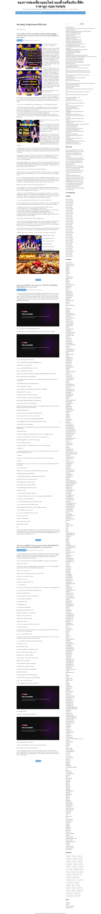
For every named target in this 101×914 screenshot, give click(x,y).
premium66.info (69, 560)
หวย (67, 817)
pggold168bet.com (70, 533)
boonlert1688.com (70, 332)
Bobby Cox (37, 40)
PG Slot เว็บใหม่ (69, 525)
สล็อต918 (68, 792)
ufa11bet (68, 675)
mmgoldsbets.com (70, 490)
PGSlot (67, 541)
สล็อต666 (68, 786)
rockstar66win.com (70, 590)
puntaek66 (68, 569)
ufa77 (67, 681)
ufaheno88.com (70, 691)
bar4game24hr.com (71, 314)
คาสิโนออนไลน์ (69, 741)
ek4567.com (69, 362)
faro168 (67, 370)
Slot (67, 626)
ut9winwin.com (69, 702)
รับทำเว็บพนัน (69, 771)
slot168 (67, 631)
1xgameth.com (69, 276)
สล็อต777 (68, 787)
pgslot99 (68, 544)
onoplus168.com (70, 510)
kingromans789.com (21, 289)
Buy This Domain (37, 12)
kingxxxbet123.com (70, 431)
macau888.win (69, 474)
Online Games (69, 509)
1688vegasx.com (70, 265)
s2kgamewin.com (70, 597)
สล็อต (67, 776)
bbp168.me (68, 316)
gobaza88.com (69, 395)
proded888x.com (70, 561)
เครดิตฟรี (68, 825)
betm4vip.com (69, 322)
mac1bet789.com (70, 471)
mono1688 (68, 493)
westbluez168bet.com (71, 716)
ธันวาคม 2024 (69, 231)
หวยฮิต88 (68, 822)
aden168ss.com (69, 295)
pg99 (71, 869)
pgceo (67, 531)
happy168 (68, 397)
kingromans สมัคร (29, 573)
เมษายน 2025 (69, 224)
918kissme (68, 287)
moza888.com (69, 496)
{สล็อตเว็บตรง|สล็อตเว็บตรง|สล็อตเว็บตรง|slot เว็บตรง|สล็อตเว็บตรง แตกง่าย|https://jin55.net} (73, 34)
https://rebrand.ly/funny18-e (48, 238)
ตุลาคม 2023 (69, 253)
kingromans (28, 442)
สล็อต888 (68, 789)
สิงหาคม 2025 (69, 218)
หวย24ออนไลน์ (69, 819)
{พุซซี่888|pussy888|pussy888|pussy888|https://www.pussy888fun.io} (81, 56)
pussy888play (69, 575)
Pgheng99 (68, 536)
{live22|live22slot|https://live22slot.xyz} (74, 128)
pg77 (67, 528)
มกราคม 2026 (69, 210)
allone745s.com (69, 300)
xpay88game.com (70, 722)
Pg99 (67, 529)
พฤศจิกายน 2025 (70, 213)
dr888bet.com (69, 357)
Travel (67, 670)
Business (68, 336)
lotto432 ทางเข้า (70, 458)
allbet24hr (68, 298)
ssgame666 (68, 645)
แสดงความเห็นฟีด (70, 906)
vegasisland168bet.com (71, 707)
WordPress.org (69, 907)
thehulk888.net (69, 662)
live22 (67, 446)
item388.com (69, 411)
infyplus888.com (70, 409)
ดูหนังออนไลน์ (69, 748)
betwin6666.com (70, 324)
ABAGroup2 (68, 291)
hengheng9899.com (71, 400)
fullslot (67, 381)
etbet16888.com (70, 366)
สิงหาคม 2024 (69, 237)
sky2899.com (69, 623)
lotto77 (67, 460)
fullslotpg (68, 382)
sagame (68, 599)
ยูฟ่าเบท (67, 770)
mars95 (67, 479)
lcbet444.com (69, 439)
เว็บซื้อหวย (68, 828)
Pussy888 (68, 572)
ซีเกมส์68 (68, 745)
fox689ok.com (69, 379)
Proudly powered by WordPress (42, 913)
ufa (66, 673)
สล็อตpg (68, 797)
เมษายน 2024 (69, 243)
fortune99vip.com (70, 378)
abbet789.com (69, 292)
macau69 (68, 472)
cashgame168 (69, 343)
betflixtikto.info (69, 321)
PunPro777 (74, 872)
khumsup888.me (70, 425)
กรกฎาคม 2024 (69, 238)
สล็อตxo (68, 798)
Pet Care (68, 520)
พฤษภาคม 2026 (69, 204)
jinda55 (75, 864)
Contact (28, 12)
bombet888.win (70, 329)
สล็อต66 (68, 784)
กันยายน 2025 (69, 216)
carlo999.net (69, 341)
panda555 (68, 517)
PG (66, 522)
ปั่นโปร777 (68, 762)
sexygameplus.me (70, 615)
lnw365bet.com (69, 449)
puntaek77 (68, 571)
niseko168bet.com (70, 504)
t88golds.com (69, 653)
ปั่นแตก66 (68, 760)
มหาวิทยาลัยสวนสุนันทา (71, 767)
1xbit (67, 275)
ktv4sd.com (69, 436)
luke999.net (69, 465)
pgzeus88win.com (70, 552)
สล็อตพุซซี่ (68, 800)
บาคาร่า (67, 754)
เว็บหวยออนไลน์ (69, 836)
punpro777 (68, 567)
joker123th (68, 420)
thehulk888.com (70, 661)
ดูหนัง (67, 746)
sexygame (68, 612)
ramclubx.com (69, 578)
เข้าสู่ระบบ (68, 902)
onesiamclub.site (70, 507)
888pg (67, 279)
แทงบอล (68, 844)
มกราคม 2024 (69, 248)
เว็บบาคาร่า (68, 832)
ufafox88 (68, 689)
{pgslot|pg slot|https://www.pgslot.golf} (74, 118)
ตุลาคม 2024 (69, 234)
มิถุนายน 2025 (69, 221)
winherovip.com (70, 719)
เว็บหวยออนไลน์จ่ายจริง (71, 838)
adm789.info (69, 297)
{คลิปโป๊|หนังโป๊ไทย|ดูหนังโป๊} (72, 66)
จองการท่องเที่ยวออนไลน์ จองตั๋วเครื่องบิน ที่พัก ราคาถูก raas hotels (50, 4)
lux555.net (68, 466)
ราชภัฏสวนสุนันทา (70, 773)
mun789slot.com (70, 498)
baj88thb (68, 311)
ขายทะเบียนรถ (69, 735)
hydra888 (68, 404)
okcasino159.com (70, 506)
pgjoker (67, 537)
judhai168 (68, 422)
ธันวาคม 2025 (69, 212)
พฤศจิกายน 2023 (70, 251)
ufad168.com (69, 686)
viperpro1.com (69, 713)
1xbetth (67, 273)
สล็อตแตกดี (68, 811)
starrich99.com (69, 647)
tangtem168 (69, 654)
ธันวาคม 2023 (69, 249)
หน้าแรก (19, 12)
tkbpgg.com (69, 667)
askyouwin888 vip (70, 305)
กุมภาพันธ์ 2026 (69, 208)
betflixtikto (68, 319)
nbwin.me (68, 501)
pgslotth (68, 550)
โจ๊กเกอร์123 (69, 849)
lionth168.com (69, 442)
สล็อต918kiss (69, 794)
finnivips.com (69, 374)
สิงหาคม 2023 (69, 256)
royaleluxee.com (70, 593)
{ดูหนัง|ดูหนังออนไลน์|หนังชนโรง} (73, 129)
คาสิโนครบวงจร (69, 737)
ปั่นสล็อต (68, 759)
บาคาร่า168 (68, 756)
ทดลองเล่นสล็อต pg (70, 751)
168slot (67, 267)
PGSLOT (18, 224)
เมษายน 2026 (69, 205)
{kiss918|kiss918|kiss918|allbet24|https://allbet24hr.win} (78, 72)
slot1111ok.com (69, 629)
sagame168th (69, 601)
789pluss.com (69, 278)
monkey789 (69, 491)
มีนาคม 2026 (69, 207)
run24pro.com (69, 594)
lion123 (67, 441)
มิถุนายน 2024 (69, 240)
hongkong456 (69, 403)
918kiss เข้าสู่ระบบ (70, 284)
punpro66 (68, 566)
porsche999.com (70, 558)
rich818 (67, 585)
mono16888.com (70, 495)
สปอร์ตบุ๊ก (68, 775)
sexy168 (68, 609)
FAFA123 (68, 368)
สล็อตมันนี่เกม (69, 802)
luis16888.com (69, 463)
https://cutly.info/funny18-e (48, 241)
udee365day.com (70, 672)
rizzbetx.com (69, 588)
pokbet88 (68, 556)
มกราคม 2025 (69, 229)
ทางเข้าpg (68, 753)
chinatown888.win (70, 349)
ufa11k (67, 677)
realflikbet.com (69, 580)
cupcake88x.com (70, 351)
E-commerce (69, 360)
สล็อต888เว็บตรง (70, 790)
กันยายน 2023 (69, 254)
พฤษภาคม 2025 (69, 223)
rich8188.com (69, 586)
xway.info (68, 724)
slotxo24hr (68, 635)
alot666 (67, 302)
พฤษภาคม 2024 (69, 242)
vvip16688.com (69, 715)
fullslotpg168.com (70, 384)
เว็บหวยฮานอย (69, 840)
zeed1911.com (69, 730)
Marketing (68, 477)
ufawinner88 (69, 699)
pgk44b (68, 539)
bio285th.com (69, 325)
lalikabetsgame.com (71, 438)
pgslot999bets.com (70, 545)
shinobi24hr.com (70, 616)
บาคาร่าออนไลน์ (69, 757)
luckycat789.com (70, 461)
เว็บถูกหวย (68, 830)
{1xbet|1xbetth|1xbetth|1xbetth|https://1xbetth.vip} (77, 67)
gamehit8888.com (70, 390)
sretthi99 (68, 640)
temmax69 (68, 658)
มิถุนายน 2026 (69, 202)
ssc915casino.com (70, 643)
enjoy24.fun (69, 363)
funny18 (51, 55)
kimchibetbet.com (70, 428)
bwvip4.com (69, 338)
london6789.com (70, 457)
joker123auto (69, 419)
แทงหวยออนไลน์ (69, 847)
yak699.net (68, 726)
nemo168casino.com (71, 503)
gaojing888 (68, 392)
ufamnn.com (69, 692)
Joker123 (68, 417)
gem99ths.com (69, 393)
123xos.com (19, 40)
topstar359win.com (70, 669)
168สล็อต (68, 268)
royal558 (68, 591)
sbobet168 (68, 602)
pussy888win (69, 577)
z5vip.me (68, 727)
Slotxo (67, 634)
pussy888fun (69, 574)
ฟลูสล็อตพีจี (68, 765)
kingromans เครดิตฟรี (31, 296)
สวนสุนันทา (68, 813)
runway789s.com (70, 596)
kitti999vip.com (69, 435)
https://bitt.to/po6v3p (47, 243)
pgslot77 (68, 542)
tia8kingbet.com (70, 664)
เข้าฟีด (67, 904)
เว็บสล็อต (68, 835)
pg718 (67, 526)
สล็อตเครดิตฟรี (69, 805)
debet (67, 352)
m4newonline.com (70, 469)
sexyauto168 (69, 610)
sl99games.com (69, 624)
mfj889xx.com (69, 485)
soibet (67, 637)
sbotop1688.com (70, 604)
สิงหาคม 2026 (69, 199)
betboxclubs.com (70, 317)
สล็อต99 (68, 795)
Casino (67, 346)
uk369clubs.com (70, 700)
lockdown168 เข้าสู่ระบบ (71, 452)
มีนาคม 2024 (69, 245)
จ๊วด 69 (67, 743)
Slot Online (68, 628)
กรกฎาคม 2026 (69, 200)
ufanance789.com (70, 696)
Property (68, 563)
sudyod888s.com (70, 650)
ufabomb (68, 684)
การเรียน (68, 734)
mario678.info (69, 476)
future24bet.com (70, 389)
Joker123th (74, 866)
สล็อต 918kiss (69, 778)
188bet (67, 270)
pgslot (52, 235)
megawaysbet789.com (71, 482)
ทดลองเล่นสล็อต (69, 749)
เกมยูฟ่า (67, 824)
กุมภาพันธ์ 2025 (69, 227)
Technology (69, 656)
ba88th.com (69, 308)
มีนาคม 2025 (69, 226)
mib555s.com (69, 488)
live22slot (68, 447)
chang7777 (68, 348)
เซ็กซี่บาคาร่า (69, 827)
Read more (38, 279)
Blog (23, 12)
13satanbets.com (70, 264)
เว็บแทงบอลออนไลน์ (70, 841)
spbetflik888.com (70, 639)
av (66, 306)
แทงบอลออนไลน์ (69, 846)
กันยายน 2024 (69, 235)
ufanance (68, 694)
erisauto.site (69, 365)
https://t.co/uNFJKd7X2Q (47, 249)
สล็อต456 (68, 781)
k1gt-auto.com (69, 423)
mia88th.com (69, 487)
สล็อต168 (68, 779)
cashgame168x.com (71, 344)
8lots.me (68, 281)
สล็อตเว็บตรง (69, 806)
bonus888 (68, 330)
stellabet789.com (70, 648)
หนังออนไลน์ (68, 816)
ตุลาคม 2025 (69, 215)
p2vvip (67, 512)
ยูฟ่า (67, 768)
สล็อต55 (68, 783)
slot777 (67, 632)
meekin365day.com (70, 480)
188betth (68, 272)
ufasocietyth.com (70, 697)
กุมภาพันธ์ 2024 (69, 246)
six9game (68, 621)
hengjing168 (69, 401)
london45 (68, 455)
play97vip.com (69, 555)
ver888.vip (68, 710)
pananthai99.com (70, 515)
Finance (68, 373)
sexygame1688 (69, 613)
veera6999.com (69, 703)
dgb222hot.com (70, 354)
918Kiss (67, 283)
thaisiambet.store (70, 659)
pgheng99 (76, 869)
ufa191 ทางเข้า (69, 678)
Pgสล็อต (68, 553)
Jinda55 (68, 414)
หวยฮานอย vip (69, 821)
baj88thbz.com (69, 313)
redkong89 (68, 582)
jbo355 (67, 412)
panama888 (69, 514)
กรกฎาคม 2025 (69, 219)
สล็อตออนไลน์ (69, 803)
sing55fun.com (69, 618)
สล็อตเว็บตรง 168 (70, 808)
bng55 (67, 327)
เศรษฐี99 (68, 843)
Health (67, 398)
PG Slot (67, 523)
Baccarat (68, 310)
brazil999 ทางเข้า (70, 333)
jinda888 (68, 416)
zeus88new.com (70, 732)
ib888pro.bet (69, 406)
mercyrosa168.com (70, 484)
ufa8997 (68, 683)
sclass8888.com (70, 605)
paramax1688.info (70, 518)
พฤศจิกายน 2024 (70, 232)
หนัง (67, 814)
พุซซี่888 (68, 764)
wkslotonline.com (70, 721)
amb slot (68, 303)
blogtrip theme (62, 913)
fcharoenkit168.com (71, 371)
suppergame (69, 651)
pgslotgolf (68, 548)
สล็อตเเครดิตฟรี (69, 809)
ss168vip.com (69, 642)
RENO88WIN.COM (70, 583)
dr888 (67, 355)
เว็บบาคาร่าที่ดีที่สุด (70, 833)
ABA (67, 289)
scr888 (67, 607)
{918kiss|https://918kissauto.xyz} (73, 97)
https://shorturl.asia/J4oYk (48, 246)
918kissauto (69, 286)
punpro (67, 564)
